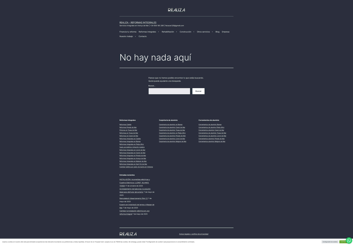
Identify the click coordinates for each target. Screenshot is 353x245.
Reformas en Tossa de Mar (129, 133)
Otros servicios (203, 32)
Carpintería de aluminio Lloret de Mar (172, 139)
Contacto (143, 36)
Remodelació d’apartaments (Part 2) (134, 198)
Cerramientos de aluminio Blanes (210, 124)
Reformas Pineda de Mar (128, 127)
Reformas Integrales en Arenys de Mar (133, 158)
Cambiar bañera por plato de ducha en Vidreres (136, 167)
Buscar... (151, 86)
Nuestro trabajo (126, 36)
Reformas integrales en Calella (130, 139)
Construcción (185, 32)
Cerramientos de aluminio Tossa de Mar (212, 133)
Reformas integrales (147, 32)
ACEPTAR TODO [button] (345, 242)
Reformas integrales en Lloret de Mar (132, 150)
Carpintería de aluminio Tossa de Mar (172, 130)
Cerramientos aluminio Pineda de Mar (212, 139)
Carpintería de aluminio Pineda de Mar (172, 136)
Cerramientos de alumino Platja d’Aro (211, 127)
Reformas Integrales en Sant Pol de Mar (133, 164)
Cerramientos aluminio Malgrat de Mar (212, 141)
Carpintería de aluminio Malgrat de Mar (172, 141)
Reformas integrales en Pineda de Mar (133, 155)
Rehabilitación (168, 32)
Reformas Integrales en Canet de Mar (132, 153)
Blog (217, 32)
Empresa (225, 32)
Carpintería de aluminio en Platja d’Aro (172, 133)
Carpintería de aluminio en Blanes (170, 124)
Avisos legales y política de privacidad (193, 234)
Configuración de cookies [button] (330, 242)
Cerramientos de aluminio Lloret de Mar (212, 136)
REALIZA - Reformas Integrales (138, 22)
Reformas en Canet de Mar (129, 136)
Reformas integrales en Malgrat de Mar (133, 161)
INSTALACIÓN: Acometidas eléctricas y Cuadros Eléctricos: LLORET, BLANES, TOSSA (135, 183)
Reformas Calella (125, 124)
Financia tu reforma (128, 32)
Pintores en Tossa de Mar (128, 130)
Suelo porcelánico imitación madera (132, 147)
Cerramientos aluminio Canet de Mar (211, 130)
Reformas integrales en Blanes (130, 141)
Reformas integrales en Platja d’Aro (132, 144)
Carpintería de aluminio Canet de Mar (172, 127)
